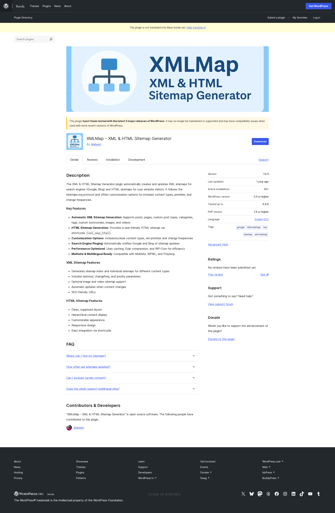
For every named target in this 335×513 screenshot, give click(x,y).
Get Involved (207, 461)
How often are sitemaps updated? (88, 367)
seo (265, 227)
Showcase (82, 461)
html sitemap (253, 227)
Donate (206, 472)
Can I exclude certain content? (86, 378)
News (17, 467)
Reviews (92, 159)
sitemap (248, 234)
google (240, 227)
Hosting (18, 472)
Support (264, 159)
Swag (205, 478)
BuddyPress (270, 478)
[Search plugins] (50, 39)
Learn (141, 461)
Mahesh (96, 144)
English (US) (262, 219)
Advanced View (218, 244)
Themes (80, 467)
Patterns (81, 478)
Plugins (80, 472)
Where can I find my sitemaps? (86, 356)
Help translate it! (196, 27)
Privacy (18, 478)
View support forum (220, 304)
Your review (215, 274)
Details (74, 159)
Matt (266, 467)
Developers (145, 472)
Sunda (50, 494)
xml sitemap (261, 234)
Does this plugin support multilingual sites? (93, 389)
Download (260, 141)
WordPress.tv (147, 478)
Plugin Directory (23, 17)
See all (264, 274)
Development (136, 159)
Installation (113, 159)
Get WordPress (318, 6)
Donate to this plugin (221, 339)
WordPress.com (273, 461)
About (17, 461)
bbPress (268, 472)
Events (204, 467)
